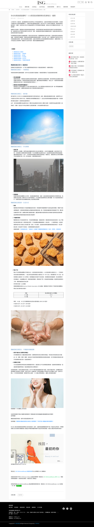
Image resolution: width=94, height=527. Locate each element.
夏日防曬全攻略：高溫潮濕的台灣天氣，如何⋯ (76, 57)
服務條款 (34, 507)
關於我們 (11, 507)
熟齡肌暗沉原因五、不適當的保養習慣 (22, 60)
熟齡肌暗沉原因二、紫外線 (19, 55)
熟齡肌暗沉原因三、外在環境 (20, 56)
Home (20, 6)
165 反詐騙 (39, 507)
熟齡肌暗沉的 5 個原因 (18, 51)
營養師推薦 (73, 26)
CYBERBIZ (37, 523)
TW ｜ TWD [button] (80, 2)
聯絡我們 (73, 6)
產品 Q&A (73, 29)
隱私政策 (28, 507)
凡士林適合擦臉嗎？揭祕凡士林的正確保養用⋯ (76, 75)
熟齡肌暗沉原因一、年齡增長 (20, 53)
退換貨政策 (22, 507)
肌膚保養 (20, 495)
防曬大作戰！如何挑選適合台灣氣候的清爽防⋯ (76, 66)
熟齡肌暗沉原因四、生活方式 (20, 58)
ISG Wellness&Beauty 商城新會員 (24, 471)
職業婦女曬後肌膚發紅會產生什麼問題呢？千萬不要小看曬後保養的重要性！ (35, 421)
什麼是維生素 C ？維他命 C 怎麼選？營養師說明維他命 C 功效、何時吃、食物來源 (40, 229)
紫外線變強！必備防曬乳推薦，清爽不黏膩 (76, 62)
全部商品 (34, 6)
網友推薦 (73, 34)
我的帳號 (16, 507)
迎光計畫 (73, 18)
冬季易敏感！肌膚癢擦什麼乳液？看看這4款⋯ (76, 71)
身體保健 (73, 21)
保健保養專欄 (50, 6)
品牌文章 (73, 37)
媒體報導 (73, 31)
